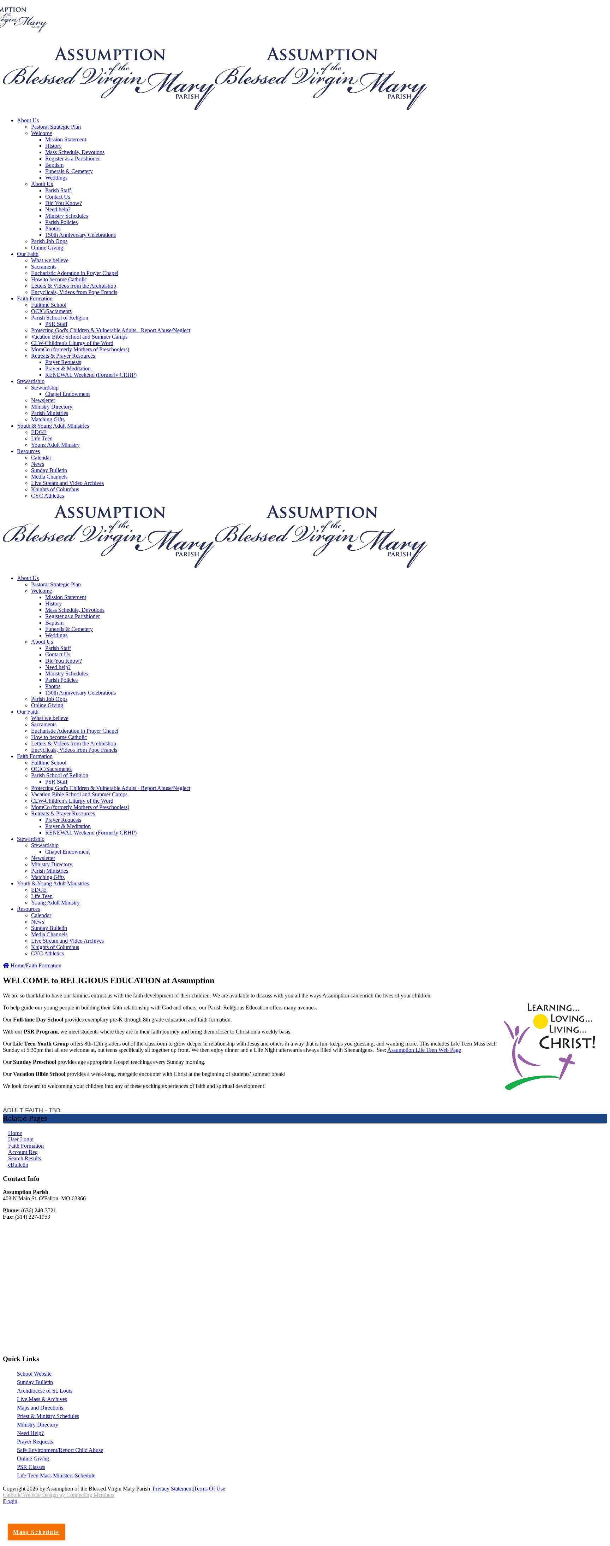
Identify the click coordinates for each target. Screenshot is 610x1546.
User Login (21, 1139)
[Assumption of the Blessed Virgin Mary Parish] (109, 108)
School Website (34, 1374)
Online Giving (33, 1459)
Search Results (24, 1158)
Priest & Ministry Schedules (48, 1416)
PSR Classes (31, 1467)
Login (10, 1501)
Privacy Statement (172, 1489)
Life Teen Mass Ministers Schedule (56, 1475)
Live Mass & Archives (42, 1399)
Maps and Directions (40, 1408)
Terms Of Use (209, 1489)
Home (16, 965)
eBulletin (18, 1165)
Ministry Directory (37, 1425)
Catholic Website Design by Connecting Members (58, 1495)
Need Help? (30, 1433)
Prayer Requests (35, 1442)
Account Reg (23, 1152)
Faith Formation (26, 1146)
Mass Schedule (36, 1532)
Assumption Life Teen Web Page (424, 1050)
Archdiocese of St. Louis (44, 1391)
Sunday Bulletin (35, 1382)
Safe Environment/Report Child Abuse (60, 1450)
